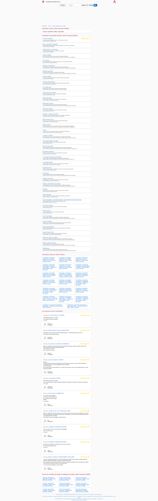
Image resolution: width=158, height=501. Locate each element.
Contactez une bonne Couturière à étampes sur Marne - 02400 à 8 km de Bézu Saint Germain (82, 282)
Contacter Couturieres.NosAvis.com (70, 494)
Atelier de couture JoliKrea (50, 237)
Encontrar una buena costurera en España (78, 500)
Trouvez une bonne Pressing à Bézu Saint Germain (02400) (49, 484)
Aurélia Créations (47, 221)
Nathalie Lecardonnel (49, 65)
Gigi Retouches (47, 167)
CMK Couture (46, 210)
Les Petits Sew (47, 87)
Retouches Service (48, 103)
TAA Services (52, 393)
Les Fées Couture (48, 205)
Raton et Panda (52, 457)
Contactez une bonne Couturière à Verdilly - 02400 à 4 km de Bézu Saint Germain (65, 259)
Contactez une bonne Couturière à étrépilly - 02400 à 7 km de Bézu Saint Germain (65, 281)
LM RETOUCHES (48, 38)
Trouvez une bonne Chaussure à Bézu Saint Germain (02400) (82, 479)
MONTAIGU (65, 330)
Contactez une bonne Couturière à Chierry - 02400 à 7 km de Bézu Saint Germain (49, 281)
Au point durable (52, 359)
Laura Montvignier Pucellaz (50, 140)
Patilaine (45, 189)
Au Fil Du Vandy (47, 216)
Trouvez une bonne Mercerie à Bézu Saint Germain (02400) (65, 490)
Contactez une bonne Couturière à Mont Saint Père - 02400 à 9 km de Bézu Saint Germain (77, 306)
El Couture (46, 173)
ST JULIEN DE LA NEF (63, 411)
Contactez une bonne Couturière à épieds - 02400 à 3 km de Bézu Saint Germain (49, 259)
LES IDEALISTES (48, 162)
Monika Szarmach (48, 71)
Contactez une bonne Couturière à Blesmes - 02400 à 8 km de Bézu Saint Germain (65, 290)
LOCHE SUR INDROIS (62, 343)
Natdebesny (46, 248)
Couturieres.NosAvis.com (53, 1)
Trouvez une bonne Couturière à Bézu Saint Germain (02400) (82, 484)
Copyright (91, 494)
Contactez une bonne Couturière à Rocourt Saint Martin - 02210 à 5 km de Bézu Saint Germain (49, 267)
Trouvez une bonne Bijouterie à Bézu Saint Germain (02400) (49, 479)
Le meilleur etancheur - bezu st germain (75, 496)
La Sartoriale (51, 378)
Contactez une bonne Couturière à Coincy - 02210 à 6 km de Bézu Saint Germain (65, 266)
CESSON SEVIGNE (60, 426)
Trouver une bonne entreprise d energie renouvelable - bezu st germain (54, 496)
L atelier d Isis (52, 411)
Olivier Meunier (47, 194)
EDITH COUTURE (48, 146)
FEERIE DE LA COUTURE (50, 49)
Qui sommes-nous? (59, 494)
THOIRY (61, 359)
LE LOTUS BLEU (53, 315)
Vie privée (84, 494)
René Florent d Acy (48, 119)
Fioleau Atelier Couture (54, 330)
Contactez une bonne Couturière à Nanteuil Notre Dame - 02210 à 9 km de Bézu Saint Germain (66, 299)
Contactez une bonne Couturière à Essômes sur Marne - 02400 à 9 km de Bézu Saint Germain (82, 299)
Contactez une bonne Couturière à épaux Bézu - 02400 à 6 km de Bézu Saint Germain (83, 266)
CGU (88, 494)
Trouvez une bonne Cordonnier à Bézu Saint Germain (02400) (66, 484)
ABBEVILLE (60, 393)
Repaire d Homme (48, 178)
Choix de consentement (98, 494)
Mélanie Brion (46, 124)
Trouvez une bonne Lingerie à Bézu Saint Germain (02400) (49, 490)
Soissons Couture (48, 108)
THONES (61, 315)
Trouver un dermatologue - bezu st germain (90, 496)
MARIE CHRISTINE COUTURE (51, 183)
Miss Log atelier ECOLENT (50, 44)
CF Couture (46, 60)
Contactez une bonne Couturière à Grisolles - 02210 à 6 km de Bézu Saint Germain (49, 274)
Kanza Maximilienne (48, 226)
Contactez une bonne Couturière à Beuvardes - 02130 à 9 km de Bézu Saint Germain (53, 306)
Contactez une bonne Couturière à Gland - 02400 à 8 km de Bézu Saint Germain (82, 290)
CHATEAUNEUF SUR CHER (66, 457)
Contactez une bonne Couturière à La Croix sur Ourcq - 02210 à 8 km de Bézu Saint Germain (50, 298)
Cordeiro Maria (47, 76)
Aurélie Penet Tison (48, 232)
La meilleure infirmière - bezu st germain (62, 498)
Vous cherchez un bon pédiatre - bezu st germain (78, 498)
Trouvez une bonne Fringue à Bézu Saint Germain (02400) (65, 479)
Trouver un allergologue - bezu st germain (95, 498)
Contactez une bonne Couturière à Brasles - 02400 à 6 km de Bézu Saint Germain (82, 274)
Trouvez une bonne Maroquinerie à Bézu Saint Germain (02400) (82, 490)
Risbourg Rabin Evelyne (49, 242)
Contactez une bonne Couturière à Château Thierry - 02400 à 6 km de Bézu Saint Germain (65, 274)
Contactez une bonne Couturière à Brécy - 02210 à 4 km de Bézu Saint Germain (82, 259)
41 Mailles (51, 426)
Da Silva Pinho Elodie (49, 81)
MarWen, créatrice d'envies (50, 114)
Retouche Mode (47, 97)
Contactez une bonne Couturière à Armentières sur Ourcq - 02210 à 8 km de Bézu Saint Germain (50, 291)
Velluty (44, 130)
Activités (63, 5)
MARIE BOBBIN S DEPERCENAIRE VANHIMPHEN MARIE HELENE (62, 199)
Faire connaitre (79, 494)
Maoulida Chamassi (48, 151)
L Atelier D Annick (48, 135)
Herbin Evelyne (47, 54)
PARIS (58, 378)
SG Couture (51, 343)
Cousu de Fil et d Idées (49, 92)
